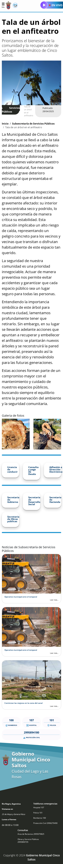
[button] (3, 5)
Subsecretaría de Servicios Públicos (33, 123)
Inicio (5, 123)
